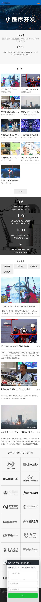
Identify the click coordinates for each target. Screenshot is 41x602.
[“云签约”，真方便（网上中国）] (30, 148)
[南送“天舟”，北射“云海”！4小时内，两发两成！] (30, 103)
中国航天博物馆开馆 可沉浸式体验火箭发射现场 (19, 135)
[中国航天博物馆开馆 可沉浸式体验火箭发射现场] (10, 126)
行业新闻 (33, 266)
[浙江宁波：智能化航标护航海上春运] (30, 80)
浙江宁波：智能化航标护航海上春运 (15, 346)
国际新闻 (7, 266)
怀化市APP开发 (5, 592)
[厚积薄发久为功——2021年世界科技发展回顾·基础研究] (10, 80)
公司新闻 (7, 271)
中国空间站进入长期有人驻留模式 (14, 180)
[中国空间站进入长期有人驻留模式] (10, 171)
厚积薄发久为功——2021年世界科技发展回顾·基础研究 (19, 306)
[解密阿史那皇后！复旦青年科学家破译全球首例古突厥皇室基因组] (10, 148)
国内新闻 (20, 266)
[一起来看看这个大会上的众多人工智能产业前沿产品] (30, 126)
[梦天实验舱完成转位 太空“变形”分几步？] (10, 103)
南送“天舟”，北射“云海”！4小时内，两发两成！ (17, 432)
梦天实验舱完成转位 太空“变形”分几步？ (16, 112)
